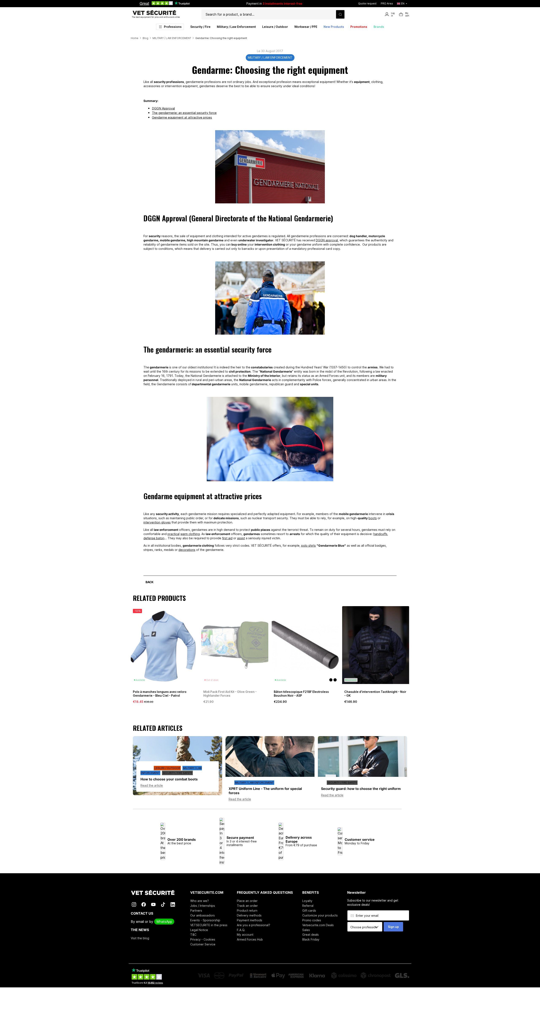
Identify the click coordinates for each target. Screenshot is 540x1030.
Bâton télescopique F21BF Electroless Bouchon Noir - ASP (301, 693)
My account (245, 934)
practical (173, 534)
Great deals (310, 934)
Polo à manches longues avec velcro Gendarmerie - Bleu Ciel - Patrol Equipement (159, 695)
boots (373, 518)
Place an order (247, 901)
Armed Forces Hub (250, 939)
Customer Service (202, 944)
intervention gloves (157, 522)
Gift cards (309, 910)
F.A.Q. (241, 930)
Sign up (393, 927)
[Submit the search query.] (340, 14)
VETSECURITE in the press (208, 925)
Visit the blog (140, 938)
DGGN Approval (163, 108)
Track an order (247, 905)
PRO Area (387, 3)
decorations (186, 549)
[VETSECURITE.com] (156, 892)
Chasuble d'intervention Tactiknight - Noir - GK (375, 693)
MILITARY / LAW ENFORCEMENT (270, 57)
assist (241, 538)
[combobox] (366, 927)
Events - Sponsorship (205, 920)
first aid (227, 538)
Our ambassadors (202, 915)
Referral (307, 905)
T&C (193, 934)
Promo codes (311, 920)
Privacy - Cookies (202, 939)
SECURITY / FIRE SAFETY (177, 773)
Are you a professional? (253, 925)
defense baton (153, 538)
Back (150, 582)
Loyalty (307, 901)
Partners (196, 910)
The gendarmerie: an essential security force (184, 113)
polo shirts (308, 545)
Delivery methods (249, 915)
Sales (306, 930)
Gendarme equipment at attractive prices (182, 117)
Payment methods (249, 920)
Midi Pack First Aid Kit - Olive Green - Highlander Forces (230, 693)
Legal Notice (199, 930)
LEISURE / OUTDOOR (167, 768)
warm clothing (190, 534)
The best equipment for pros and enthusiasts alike (156, 17)
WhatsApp (164, 921)
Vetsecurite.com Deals (318, 925)
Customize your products (320, 915)
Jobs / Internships (202, 905)
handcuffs (380, 534)
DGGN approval (327, 240)
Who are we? (199, 901)
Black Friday (310, 939)
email (140, 921)
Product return (247, 910)
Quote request (367, 3)
